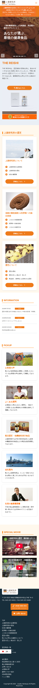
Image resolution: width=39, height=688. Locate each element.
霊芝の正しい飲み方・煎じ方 (12, 640)
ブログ (19, 308)
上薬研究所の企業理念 (9, 623)
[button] (36, 55)
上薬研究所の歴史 (8, 625)
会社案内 (5, 659)
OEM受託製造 (6, 674)
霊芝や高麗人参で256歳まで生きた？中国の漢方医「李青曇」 (19, 311)
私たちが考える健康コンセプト (12, 638)
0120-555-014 (19, 607)
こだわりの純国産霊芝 (9, 633)
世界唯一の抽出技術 (9, 630)
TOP (3, 620)
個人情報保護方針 (8, 664)
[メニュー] (36, 3)
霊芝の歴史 (6, 635)
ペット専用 (6, 677)
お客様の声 (6, 669)
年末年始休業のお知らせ (9, 330)
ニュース (19, 317)
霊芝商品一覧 (6, 647)
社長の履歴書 (6, 628)
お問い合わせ (21, 613)
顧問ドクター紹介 (8, 672)
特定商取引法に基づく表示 (11, 662)
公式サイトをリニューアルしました (12, 321)
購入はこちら (20, 88)
